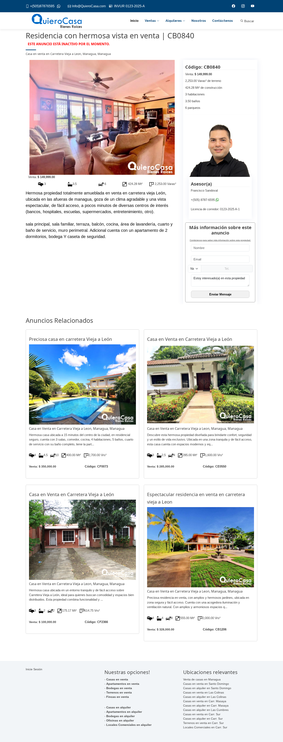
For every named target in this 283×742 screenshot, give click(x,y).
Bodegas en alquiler (120, 716)
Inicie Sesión (34, 669)
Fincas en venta (117, 696)
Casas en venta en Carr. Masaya (204, 701)
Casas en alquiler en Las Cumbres (206, 710)
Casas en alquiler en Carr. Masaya (206, 705)
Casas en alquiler (118, 707)
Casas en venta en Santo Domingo (206, 683)
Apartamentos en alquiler (124, 711)
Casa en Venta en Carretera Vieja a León (189, 339)
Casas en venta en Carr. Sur (201, 714)
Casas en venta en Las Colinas (203, 692)
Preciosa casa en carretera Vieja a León (70, 339)
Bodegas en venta (119, 688)
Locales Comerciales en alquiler (128, 724)
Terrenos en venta (119, 692)
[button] (37, 117)
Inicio (134, 21)
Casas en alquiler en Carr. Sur (203, 718)
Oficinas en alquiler (120, 720)
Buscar (248, 21)
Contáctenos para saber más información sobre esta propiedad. (220, 240)
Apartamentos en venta (122, 683)
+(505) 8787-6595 (203, 200)
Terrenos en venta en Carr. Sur (203, 723)
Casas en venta (117, 679)
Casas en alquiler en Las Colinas (204, 696)
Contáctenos (222, 21)
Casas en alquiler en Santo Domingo (207, 688)
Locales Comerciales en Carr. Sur (205, 727)
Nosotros (198, 21)
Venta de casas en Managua (202, 679)
